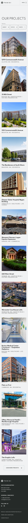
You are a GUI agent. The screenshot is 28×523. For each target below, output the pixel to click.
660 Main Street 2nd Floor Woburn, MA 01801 (6, 489)
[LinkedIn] (1, 505)
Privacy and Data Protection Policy (11, 511)
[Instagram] (4, 505)
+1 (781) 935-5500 (5, 497)
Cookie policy (5, 517)
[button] (14, 468)
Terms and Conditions (7, 514)
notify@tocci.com (5, 499)
